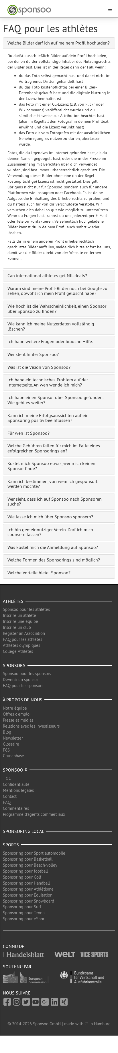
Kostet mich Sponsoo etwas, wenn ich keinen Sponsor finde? (51, 465)
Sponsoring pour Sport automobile (34, 853)
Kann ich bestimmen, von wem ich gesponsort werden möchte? (52, 483)
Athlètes (13, 601)
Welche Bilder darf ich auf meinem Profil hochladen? (58, 43)
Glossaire (11, 744)
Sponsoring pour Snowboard (28, 901)
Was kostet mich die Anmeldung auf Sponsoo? (52, 547)
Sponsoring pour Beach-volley (30, 865)
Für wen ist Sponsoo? (28, 433)
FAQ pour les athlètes (22, 639)
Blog (7, 732)
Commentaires (16, 808)
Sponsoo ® (15, 770)
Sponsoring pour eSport (24, 918)
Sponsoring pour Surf (22, 906)
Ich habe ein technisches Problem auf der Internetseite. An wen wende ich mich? (47, 382)
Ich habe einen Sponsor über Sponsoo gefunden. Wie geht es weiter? (55, 399)
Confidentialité (16, 784)
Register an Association (24, 633)
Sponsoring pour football (25, 871)
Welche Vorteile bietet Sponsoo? (38, 572)
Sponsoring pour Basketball (27, 859)
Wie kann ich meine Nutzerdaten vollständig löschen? (50, 326)
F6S (6, 750)
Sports (11, 844)
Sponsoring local (23, 831)
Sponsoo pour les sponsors (27, 673)
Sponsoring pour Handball (26, 883)
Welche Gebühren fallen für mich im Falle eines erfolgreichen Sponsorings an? (53, 448)
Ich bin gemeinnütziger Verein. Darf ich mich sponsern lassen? (50, 532)
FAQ (7, 802)
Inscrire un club (17, 627)
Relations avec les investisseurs (31, 726)
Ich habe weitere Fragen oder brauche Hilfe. (50, 341)
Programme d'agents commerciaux (34, 814)
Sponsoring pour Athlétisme (28, 889)
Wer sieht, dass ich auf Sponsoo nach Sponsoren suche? (54, 501)
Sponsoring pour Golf (22, 877)
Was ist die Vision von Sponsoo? (38, 367)
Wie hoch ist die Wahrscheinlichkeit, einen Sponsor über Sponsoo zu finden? (56, 308)
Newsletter (13, 738)
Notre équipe (15, 708)
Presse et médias (18, 720)
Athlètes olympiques (21, 645)
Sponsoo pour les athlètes (26, 609)
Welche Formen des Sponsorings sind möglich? (53, 560)
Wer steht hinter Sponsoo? (33, 354)
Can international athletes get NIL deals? (47, 275)
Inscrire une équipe (20, 621)
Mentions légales (18, 790)
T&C (7, 778)
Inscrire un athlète (19, 615)
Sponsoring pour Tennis (24, 912)
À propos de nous (22, 699)
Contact (10, 796)
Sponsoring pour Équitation (27, 895)
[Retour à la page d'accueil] (56, 10)
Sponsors (14, 665)
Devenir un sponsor (20, 679)
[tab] (59, 43)
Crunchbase (13, 755)
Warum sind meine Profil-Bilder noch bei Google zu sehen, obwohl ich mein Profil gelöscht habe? (57, 290)
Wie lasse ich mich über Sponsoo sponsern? (50, 517)
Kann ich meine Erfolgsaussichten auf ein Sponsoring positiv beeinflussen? (47, 417)
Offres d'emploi (17, 714)
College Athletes (18, 651)
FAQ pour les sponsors (23, 685)
